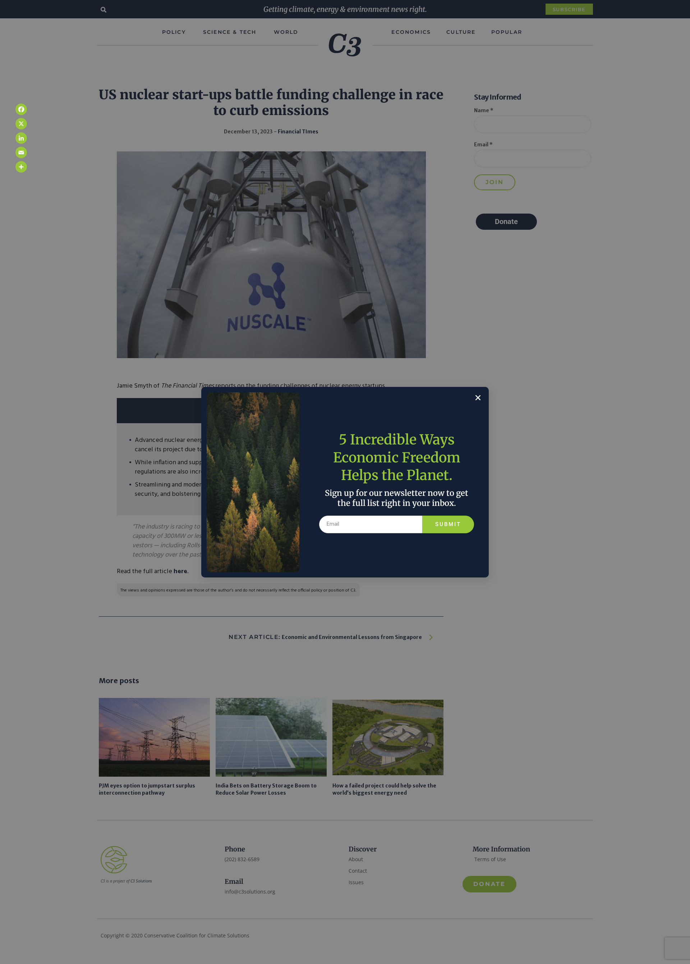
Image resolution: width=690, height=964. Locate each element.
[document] (345, 482)
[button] (478, 397)
